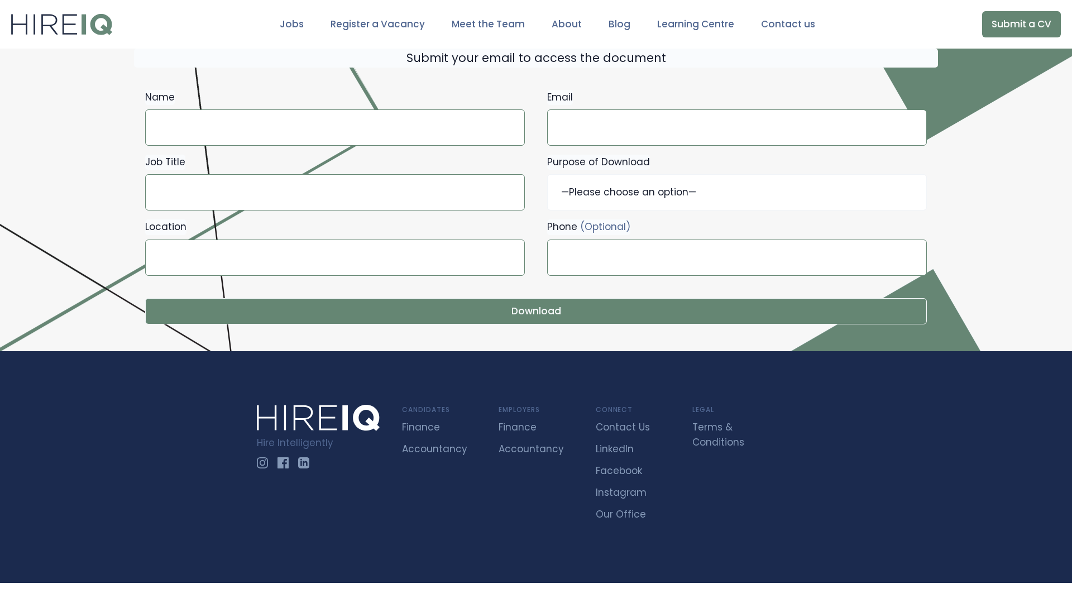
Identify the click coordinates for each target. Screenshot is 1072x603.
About (567, 24)
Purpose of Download (598, 162)
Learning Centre (695, 24)
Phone (588, 226)
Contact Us (623, 427)
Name (160, 97)
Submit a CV (1021, 24)
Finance (421, 427)
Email (560, 97)
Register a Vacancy (378, 24)
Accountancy (434, 449)
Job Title (165, 162)
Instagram (621, 492)
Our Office (621, 514)
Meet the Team (488, 24)
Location (165, 226)
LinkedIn (615, 449)
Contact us (788, 24)
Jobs (292, 24)
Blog (619, 24)
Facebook (619, 470)
